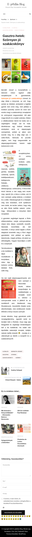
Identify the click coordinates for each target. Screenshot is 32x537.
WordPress (22, 534)
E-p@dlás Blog (16, 4)
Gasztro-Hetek (8, 30)
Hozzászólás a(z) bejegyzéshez (12, 53)
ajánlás (5, 351)
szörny (18, 357)
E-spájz (14, 27)
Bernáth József (16, 351)
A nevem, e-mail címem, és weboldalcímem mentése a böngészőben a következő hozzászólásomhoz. (17, 501)
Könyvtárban (19, 30)
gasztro (5, 354)
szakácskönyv (8, 357)
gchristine (10, 48)
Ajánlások (6, 27)
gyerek (13, 354)
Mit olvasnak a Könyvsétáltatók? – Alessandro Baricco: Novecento (7, 415)
